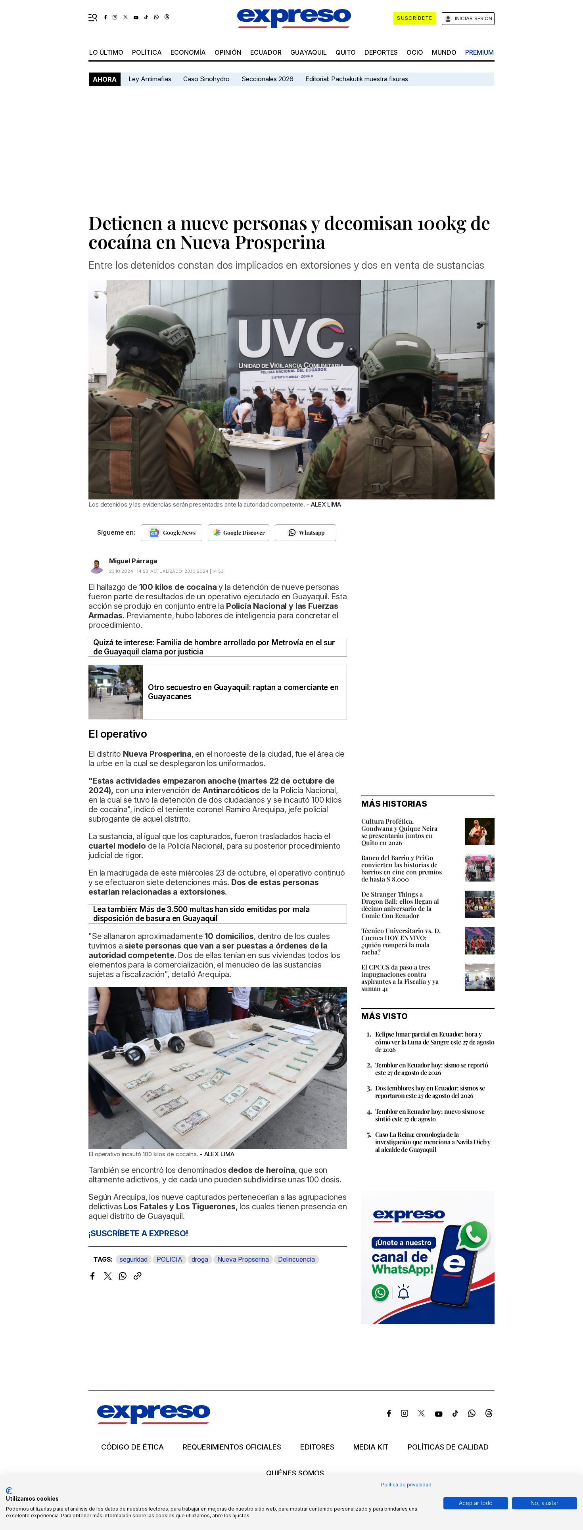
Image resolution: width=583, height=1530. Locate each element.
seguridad (134, 1259)
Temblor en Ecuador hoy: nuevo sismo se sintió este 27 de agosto (429, 1115)
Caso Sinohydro (206, 79)
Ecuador (266, 52)
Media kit (371, 1447)
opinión (228, 52)
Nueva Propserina (243, 1259)
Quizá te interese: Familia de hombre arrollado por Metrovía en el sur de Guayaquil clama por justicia (214, 647)
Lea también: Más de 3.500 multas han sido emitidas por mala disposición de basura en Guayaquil (201, 914)
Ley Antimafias (149, 79)
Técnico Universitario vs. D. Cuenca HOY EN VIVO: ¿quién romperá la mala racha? (401, 941)
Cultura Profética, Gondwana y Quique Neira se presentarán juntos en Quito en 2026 (399, 832)
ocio (415, 52)
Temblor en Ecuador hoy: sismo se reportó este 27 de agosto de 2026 (431, 1069)
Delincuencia (296, 1259)
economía (188, 52)
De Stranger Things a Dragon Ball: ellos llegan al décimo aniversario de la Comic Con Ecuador (400, 905)
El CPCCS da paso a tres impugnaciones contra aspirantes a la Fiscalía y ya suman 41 (400, 978)
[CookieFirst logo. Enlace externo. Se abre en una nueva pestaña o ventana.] (9, 1490)
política (147, 52)
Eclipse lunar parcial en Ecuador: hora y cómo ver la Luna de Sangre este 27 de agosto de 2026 (435, 1041)
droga (200, 1259)
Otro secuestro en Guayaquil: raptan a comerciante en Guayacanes (243, 692)
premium (479, 52)
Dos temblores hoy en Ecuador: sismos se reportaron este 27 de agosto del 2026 (430, 1092)
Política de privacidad (406, 1485)
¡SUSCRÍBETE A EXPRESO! (138, 1233)
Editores (317, 1447)
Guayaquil (308, 52)
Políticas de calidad (448, 1447)
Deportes (381, 52)
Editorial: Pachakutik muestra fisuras (357, 79)
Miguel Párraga (133, 561)
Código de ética (132, 1447)
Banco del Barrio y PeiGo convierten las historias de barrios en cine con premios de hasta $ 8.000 (401, 868)
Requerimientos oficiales (232, 1447)
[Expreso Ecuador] (153, 1421)
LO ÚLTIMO (106, 52)
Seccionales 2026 (267, 79)
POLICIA (169, 1259)
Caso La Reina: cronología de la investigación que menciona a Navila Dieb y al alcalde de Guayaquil (433, 1141)
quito (346, 52)
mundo (444, 52)
